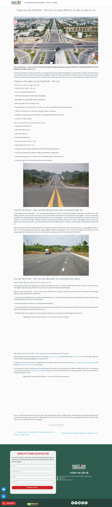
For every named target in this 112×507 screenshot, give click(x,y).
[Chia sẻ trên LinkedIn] (62, 425)
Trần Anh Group (54, 357)
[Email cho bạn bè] (56, 425)
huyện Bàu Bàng (36, 371)
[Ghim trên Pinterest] (59, 425)
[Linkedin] (86, 502)
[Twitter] (76, 502)
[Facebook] (72, 502)
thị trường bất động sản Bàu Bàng (85, 363)
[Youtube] (79, 502)
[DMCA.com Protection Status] (32, 504)
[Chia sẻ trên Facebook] (50, 425)
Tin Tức (48, 2)
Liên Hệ (54, 2)
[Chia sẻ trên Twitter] (53, 425)
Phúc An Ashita (77, 357)
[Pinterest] (82, 502)
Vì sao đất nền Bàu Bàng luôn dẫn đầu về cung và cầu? (78, 433)
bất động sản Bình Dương (27, 365)
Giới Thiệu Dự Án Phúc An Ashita (34, 2)
